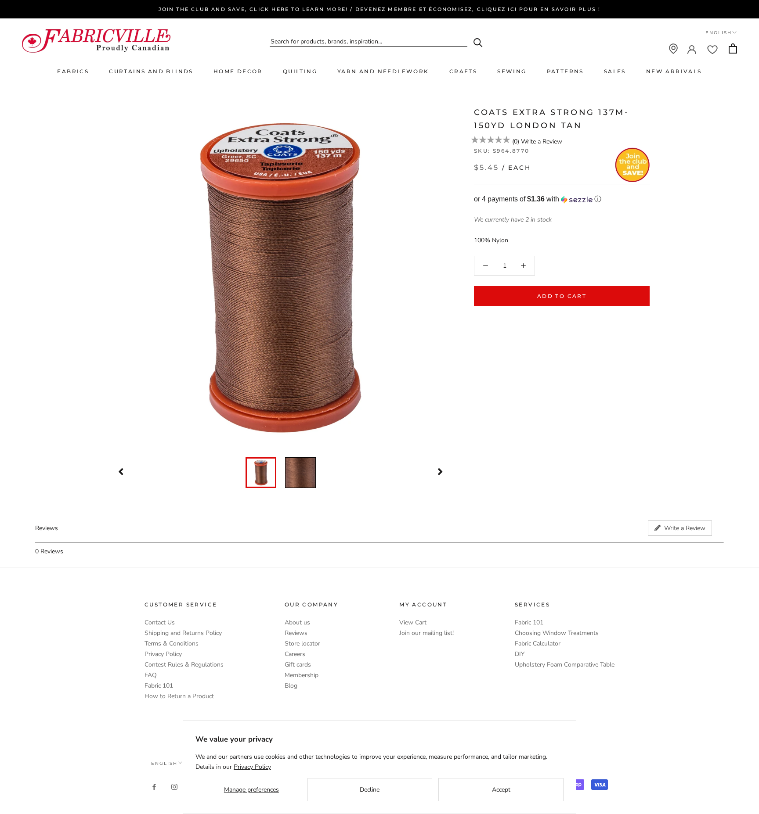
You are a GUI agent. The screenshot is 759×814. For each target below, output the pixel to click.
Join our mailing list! (426, 633)
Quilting (300, 71)
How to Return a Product (179, 696)
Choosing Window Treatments (557, 633)
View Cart (412, 622)
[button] (562, 199)
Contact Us (160, 622)
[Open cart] (733, 48)
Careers (295, 654)
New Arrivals (674, 71)
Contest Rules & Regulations (184, 664)
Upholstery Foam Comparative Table (564, 664)
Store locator (302, 643)
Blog (291, 685)
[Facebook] (154, 786)
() (515, 141)
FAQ (151, 675)
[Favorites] (712, 48)
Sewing (511, 71)
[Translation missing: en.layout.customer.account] (691, 48)
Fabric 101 (159, 685)
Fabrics (73, 71)
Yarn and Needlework (383, 71)
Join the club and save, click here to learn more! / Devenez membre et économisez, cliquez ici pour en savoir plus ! (380, 9)
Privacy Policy (163, 654)
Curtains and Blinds (151, 71)
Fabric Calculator (537, 643)
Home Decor (238, 71)
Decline (370, 789)
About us (297, 622)
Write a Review (541, 141)
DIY (519, 654)
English (718, 33)
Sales (615, 71)
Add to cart (561, 296)
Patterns (565, 71)
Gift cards (298, 664)
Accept (501, 789)
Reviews (296, 633)
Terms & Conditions (172, 643)
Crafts (463, 71)
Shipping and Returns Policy (183, 633)
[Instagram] (174, 786)
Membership (301, 675)
